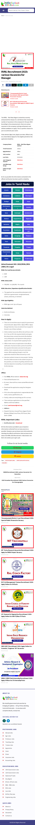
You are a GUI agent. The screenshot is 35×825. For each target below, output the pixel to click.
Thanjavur (28, 235)
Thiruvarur (29, 241)
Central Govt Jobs (9, 15)
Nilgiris (17, 224)
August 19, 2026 (14, 98)
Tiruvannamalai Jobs (8, 514)
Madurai (6, 218)
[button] (3, 10)
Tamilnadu (5, 674)
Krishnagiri (17, 213)
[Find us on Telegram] (8, 720)
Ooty (28, 224)
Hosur (28, 201)
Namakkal (6, 224)
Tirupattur (17, 247)
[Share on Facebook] (8, 85)
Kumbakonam (28, 213)
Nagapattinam (17, 218)
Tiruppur (28, 247)
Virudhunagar (28, 258)
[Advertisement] (17, 34)
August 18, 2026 (14, 106)
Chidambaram (28, 190)
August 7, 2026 (5, 682)
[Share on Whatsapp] (20, 85)
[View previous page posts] (16, 112)
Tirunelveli (6, 247)
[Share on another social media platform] (31, 85)
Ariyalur (6, 190)
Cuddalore (17, 195)
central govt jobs (10, 460)
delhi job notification (23, 460)
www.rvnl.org (24, 376)
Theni (6, 241)
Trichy (17, 253)
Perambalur (6, 230)
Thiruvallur (17, 241)
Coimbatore (6, 195)
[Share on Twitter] (14, 85)
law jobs (4, 462)
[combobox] (21, 10)
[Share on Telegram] (25, 85)
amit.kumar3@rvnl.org (15, 405)
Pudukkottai (17, 230)
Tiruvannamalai (6, 253)
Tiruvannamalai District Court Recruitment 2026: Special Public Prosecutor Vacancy (19, 95)
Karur (6, 213)
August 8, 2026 (5, 586)
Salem (6, 235)
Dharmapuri (28, 195)
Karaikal (28, 207)
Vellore (6, 258)
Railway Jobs (6, 610)
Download (19, 423)
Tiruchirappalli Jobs (8, 546)
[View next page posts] (19, 112)
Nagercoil (28, 218)
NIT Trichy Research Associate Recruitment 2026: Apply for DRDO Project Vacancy (22, 103)
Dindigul (6, 201)
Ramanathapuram (28, 230)
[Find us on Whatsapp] (4, 720)
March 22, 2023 (4, 81)
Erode (17, 201)
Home (2, 15)
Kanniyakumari (17, 207)
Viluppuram (17, 258)
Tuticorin (28, 253)
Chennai (17, 190)
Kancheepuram (6, 207)
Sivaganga (17, 235)
